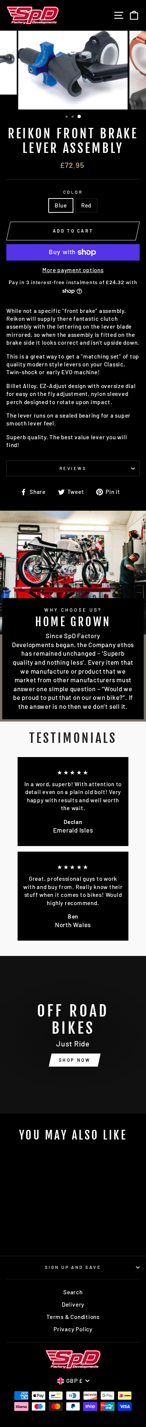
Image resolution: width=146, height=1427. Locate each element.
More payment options (72, 270)
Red (86, 205)
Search (73, 1292)
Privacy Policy (73, 1329)
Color (73, 192)
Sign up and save (73, 1267)
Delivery (73, 1304)
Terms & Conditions (73, 1316)
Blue (61, 205)
